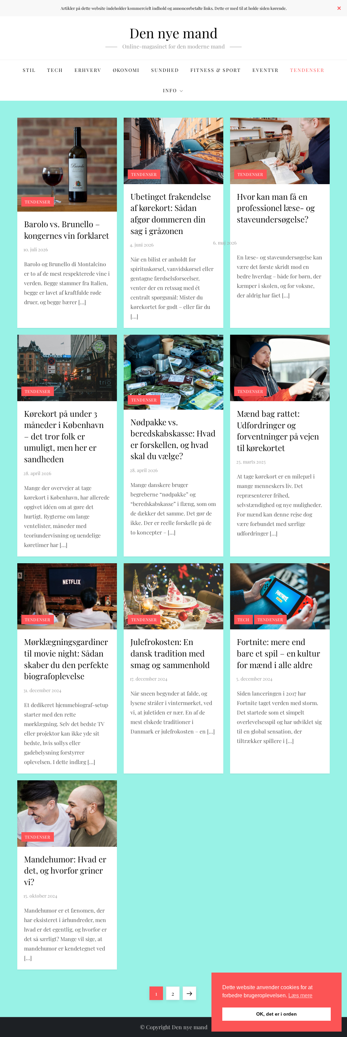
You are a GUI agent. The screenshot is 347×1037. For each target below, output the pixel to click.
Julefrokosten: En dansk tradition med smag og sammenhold (170, 653)
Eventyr (265, 70)
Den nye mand (173, 33)
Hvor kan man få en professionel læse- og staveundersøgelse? (276, 207)
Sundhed (165, 70)
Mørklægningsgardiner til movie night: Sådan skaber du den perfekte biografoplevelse (66, 658)
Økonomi (126, 70)
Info (170, 90)
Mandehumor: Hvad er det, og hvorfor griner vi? (65, 870)
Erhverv (88, 70)
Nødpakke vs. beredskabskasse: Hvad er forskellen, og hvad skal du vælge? (173, 439)
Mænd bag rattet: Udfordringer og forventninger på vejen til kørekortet (278, 430)
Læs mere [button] (300, 995)
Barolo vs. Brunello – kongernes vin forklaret (66, 229)
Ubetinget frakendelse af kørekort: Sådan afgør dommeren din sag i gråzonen (170, 213)
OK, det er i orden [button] (276, 1014)
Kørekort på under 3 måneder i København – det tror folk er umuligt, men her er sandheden (64, 436)
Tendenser (307, 70)
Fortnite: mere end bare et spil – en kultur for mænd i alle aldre (278, 653)
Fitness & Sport (215, 70)
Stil (29, 70)
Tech (55, 70)
